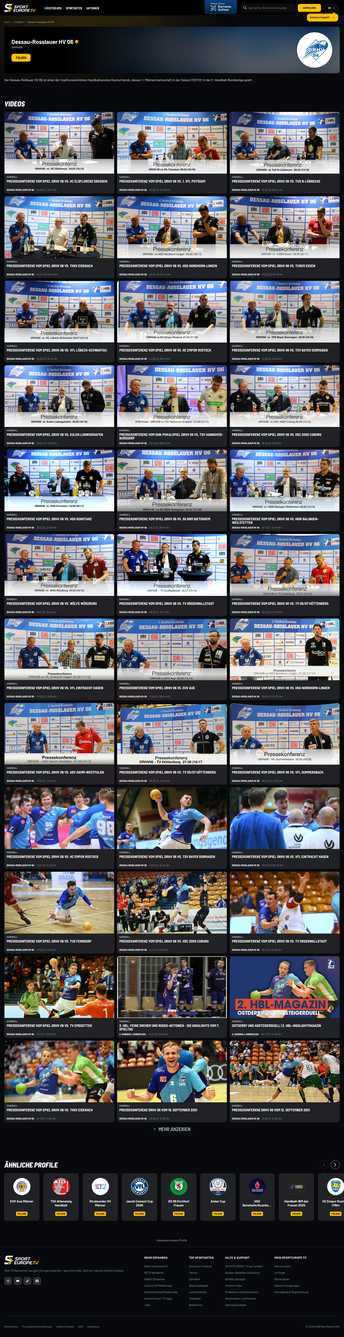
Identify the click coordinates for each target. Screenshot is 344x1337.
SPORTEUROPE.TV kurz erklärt (244, 1266)
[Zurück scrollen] (324, 1164)
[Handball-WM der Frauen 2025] (296, 1186)
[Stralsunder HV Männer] (100, 1186)
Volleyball (195, 1298)
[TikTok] (27, 1281)
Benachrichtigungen (287, 1285)
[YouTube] (18, 1281)
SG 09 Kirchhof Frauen (178, 1203)
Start (7, 21)
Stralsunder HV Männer (100, 1203)
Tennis (193, 1272)
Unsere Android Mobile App (161, 1292)
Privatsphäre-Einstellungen (37, 1326)
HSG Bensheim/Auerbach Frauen (257, 1203)
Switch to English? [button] (320, 15)
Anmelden (309, 7)
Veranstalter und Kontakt (240, 1298)
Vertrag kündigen (235, 1305)
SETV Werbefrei (154, 1272)
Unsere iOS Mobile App (158, 1285)
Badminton (196, 1305)
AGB (80, 1326)
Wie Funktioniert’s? (156, 1266)
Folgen (21, 58)
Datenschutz (11, 1326)
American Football (200, 1266)
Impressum (93, 1326)
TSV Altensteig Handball (61, 1203)
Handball (18, 21)
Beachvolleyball (198, 1285)
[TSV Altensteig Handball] (61, 1186)
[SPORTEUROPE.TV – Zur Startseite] (20, 8)
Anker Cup (218, 1201)
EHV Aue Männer (22, 1201)
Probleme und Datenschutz (242, 1292)
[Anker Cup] (218, 1186)
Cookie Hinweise (65, 1326)
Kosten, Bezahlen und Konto (242, 1272)
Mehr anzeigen (174, 1129)
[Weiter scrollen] (335, 1164)
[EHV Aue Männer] (21, 1186)
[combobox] (271, 7)
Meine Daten (282, 1279)
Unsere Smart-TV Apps (158, 1298)
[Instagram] (8, 1281)
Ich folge (279, 1272)
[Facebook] (37, 1281)
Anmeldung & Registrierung (291, 1292)
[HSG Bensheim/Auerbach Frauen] (257, 1186)
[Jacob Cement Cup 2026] (139, 1186)
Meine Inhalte (282, 1266)
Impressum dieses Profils (171, 1240)
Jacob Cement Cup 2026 (139, 1203)
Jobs (147, 1305)
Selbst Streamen (154, 1279)
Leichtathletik (197, 1292)
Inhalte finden (233, 1285)
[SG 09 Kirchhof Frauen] (178, 1186)
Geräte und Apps (235, 1279)
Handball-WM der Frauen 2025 (296, 1203)
